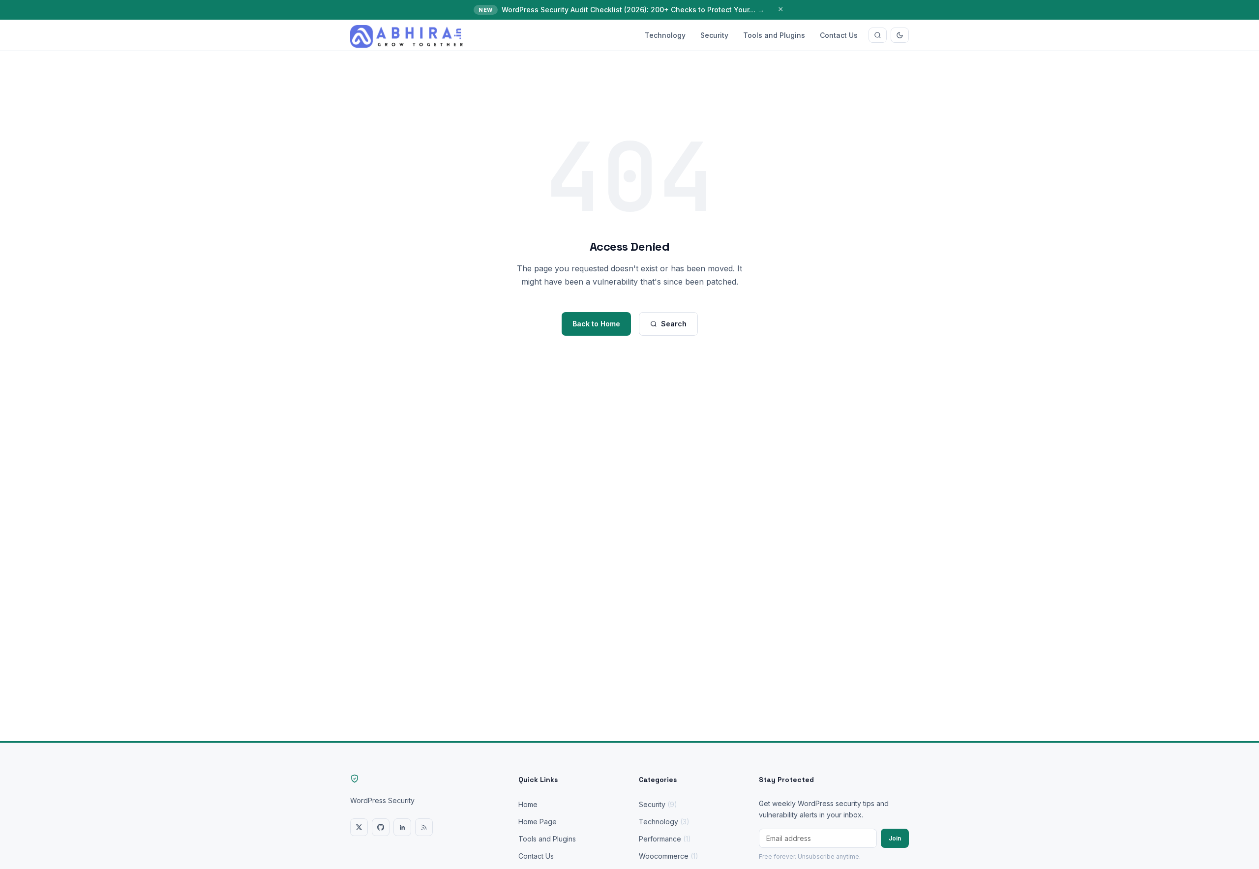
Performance (665, 839)
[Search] (878, 35)
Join (895, 838)
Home (528, 804)
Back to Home (596, 323)
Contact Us (839, 35)
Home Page (537, 821)
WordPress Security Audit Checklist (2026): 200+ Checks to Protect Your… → (633, 9)
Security (714, 35)
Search (674, 323)
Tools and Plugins (774, 35)
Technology (665, 35)
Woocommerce (668, 856)
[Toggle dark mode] (900, 35)
